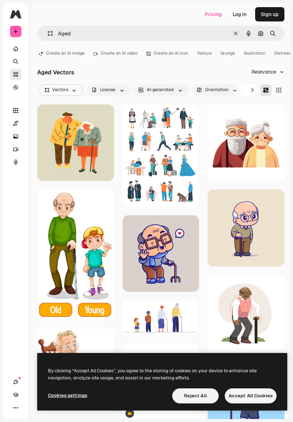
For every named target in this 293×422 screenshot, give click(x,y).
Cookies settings (67, 395)
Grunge (227, 53)
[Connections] (15, 382)
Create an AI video (119, 53)
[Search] (15, 61)
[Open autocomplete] (47, 33)
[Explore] (15, 87)
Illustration (254, 53)
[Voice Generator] (15, 162)
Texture (204, 53)
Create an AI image (65, 53)
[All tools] (15, 110)
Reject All (195, 396)
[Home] (15, 48)
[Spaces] (15, 123)
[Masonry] (266, 90)
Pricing (213, 14)
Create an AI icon (171, 53)
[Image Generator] (15, 136)
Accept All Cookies (251, 396)
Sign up (270, 14)
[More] (15, 407)
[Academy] (15, 395)
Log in (240, 14)
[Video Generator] (15, 149)
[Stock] (15, 74)
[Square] (278, 90)
